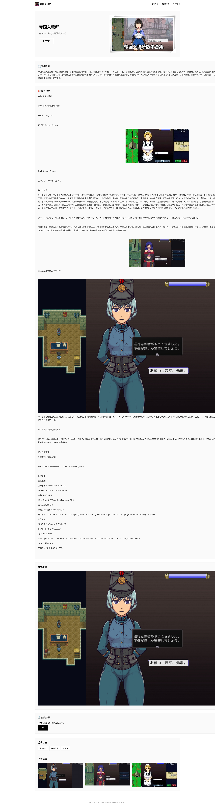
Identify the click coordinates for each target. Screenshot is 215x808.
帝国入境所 (45, 4)
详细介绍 (154, 4)
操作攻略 (165, 4)
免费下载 (176, 4)
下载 (43, 727)
